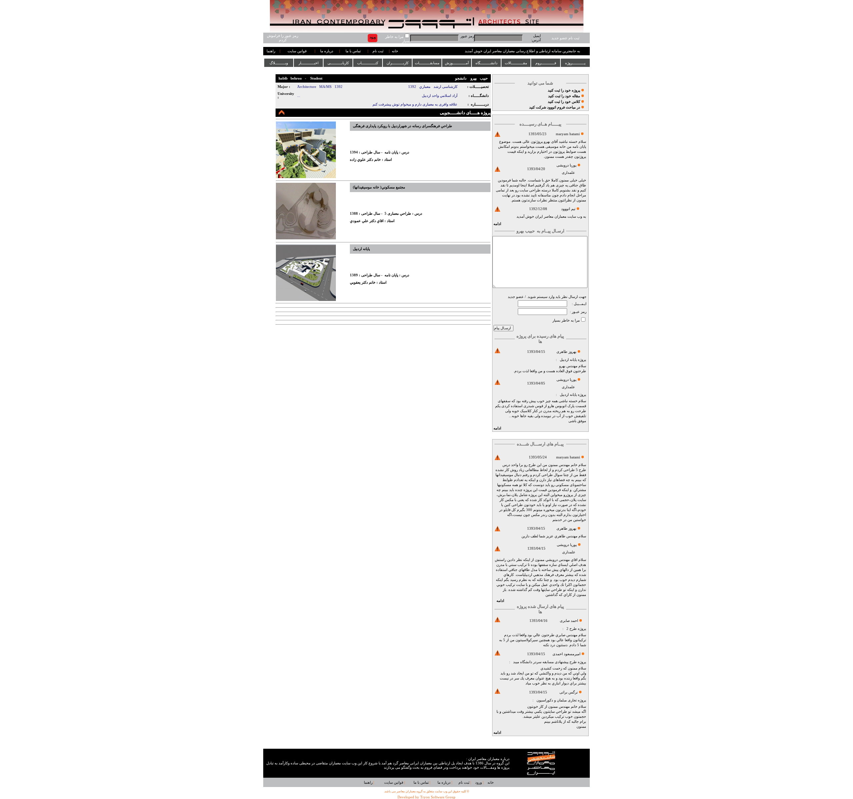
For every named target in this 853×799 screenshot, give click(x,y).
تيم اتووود (568, 209)
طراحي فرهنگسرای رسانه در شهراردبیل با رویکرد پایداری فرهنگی (402, 126)
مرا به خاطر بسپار (566, 320)
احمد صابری (569, 621)
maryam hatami (568, 134)
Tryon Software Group (437, 797)
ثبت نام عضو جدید (565, 38)
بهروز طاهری (566, 352)
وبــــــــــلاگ (279, 63)
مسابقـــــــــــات (427, 63)
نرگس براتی (568, 692)
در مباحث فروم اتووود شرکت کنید (554, 107)
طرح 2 (571, 629)
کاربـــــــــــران (398, 63)
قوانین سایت (297, 51)
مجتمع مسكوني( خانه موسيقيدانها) (379, 187)
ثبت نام (378, 51)
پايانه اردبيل (568, 360)
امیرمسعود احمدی (566, 654)
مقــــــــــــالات (516, 63)
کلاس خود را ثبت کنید (564, 102)
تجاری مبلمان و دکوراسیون (556, 700)
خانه (395, 51)
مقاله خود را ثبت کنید (564, 96)
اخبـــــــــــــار (309, 63)
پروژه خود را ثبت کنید (564, 90)
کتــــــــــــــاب (367, 63)
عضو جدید (516, 297)
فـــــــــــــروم (545, 63)
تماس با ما (353, 51)
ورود (478, 782)
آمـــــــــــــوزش (457, 63)
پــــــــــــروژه (575, 63)
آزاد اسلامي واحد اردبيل (439, 96)
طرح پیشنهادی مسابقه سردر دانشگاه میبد (545, 662)
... (298, 96)
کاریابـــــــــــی (338, 63)
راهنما (271, 51)
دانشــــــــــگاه (486, 63)
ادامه (497, 224)
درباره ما (326, 51)
